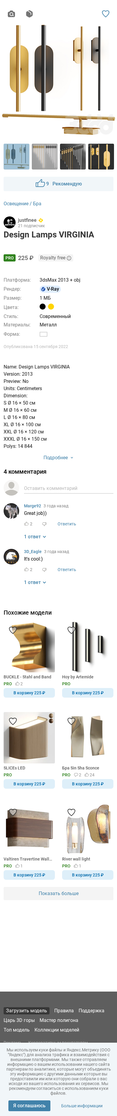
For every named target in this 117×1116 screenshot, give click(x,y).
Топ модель (17, 1030)
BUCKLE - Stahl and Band (27, 676)
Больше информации (82, 1105)
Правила (64, 1011)
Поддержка (91, 1011)
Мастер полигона (59, 1020)
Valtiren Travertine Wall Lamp (28, 859)
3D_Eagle (33, 551)
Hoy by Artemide (78, 676)
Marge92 (32, 505)
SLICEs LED (14, 768)
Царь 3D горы (19, 1020)
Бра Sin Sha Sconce (80, 768)
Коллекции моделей (56, 1030)
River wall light (76, 859)
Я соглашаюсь (29, 1105)
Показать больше (59, 893)
